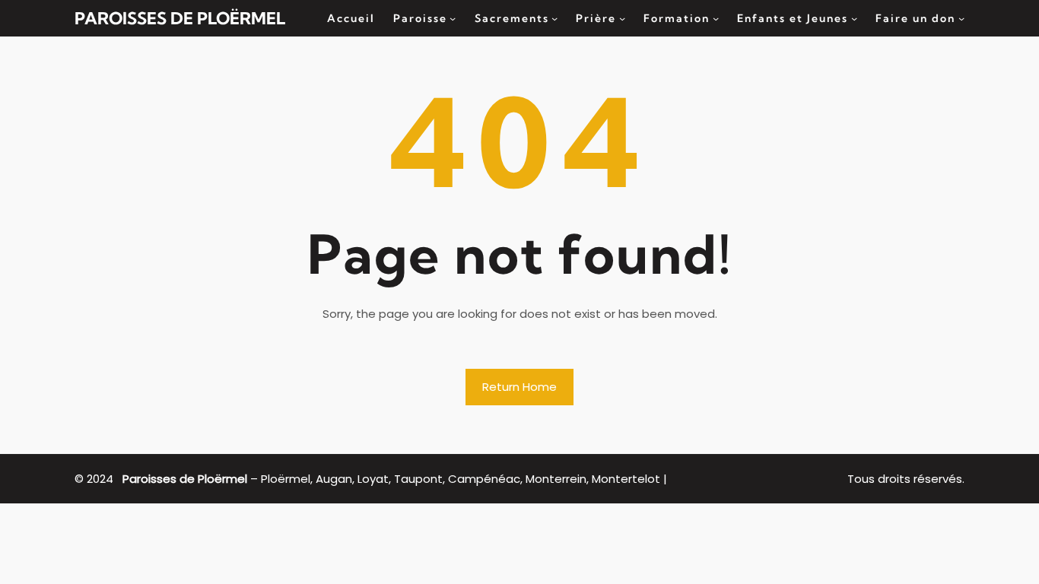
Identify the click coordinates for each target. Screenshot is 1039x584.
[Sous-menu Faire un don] (961, 18)
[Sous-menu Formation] (716, 18)
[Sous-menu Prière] (622, 18)
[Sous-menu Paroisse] (453, 18)
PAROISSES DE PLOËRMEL (180, 18)
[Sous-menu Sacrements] (554, 18)
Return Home (519, 387)
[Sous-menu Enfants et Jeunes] (854, 18)
